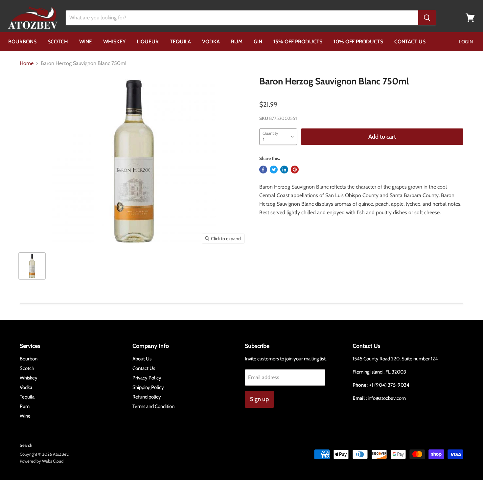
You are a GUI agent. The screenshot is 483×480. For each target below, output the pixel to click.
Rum (236, 41)
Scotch (58, 41)
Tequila (180, 41)
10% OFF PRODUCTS (358, 41)
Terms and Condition (153, 406)
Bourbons (22, 41)
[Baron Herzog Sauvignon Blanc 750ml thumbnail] (32, 266)
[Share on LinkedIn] (284, 169)
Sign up (259, 399)
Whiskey (114, 41)
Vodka (211, 41)
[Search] (427, 17)
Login (466, 42)
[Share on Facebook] (263, 169)
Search (26, 445)
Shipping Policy (148, 387)
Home (27, 63)
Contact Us (410, 41)
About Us (141, 359)
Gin (258, 41)
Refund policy (146, 397)
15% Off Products (297, 41)
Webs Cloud (52, 461)
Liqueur (148, 41)
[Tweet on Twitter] (274, 169)
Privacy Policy (146, 378)
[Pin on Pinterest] (295, 169)
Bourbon (28, 359)
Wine (85, 41)
